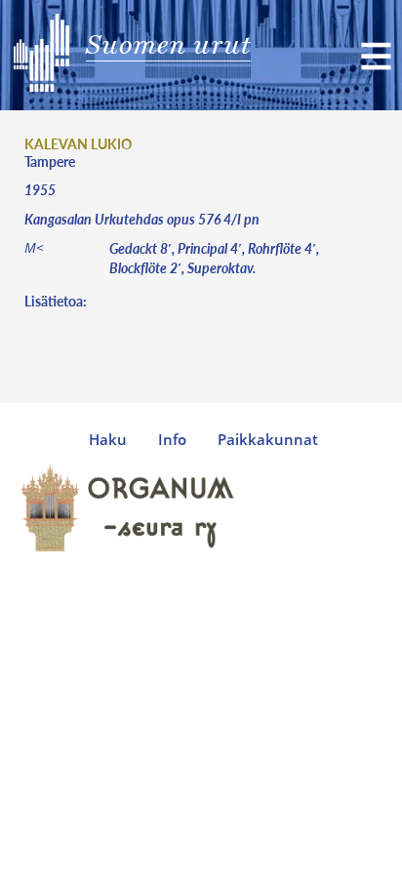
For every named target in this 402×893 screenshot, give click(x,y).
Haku (108, 439)
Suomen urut (168, 44)
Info (172, 439)
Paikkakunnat (268, 439)
